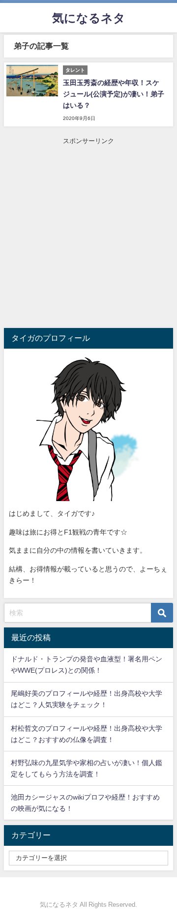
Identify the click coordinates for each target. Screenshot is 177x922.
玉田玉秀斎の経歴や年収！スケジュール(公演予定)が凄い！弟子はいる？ (113, 94)
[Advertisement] (88, 234)
